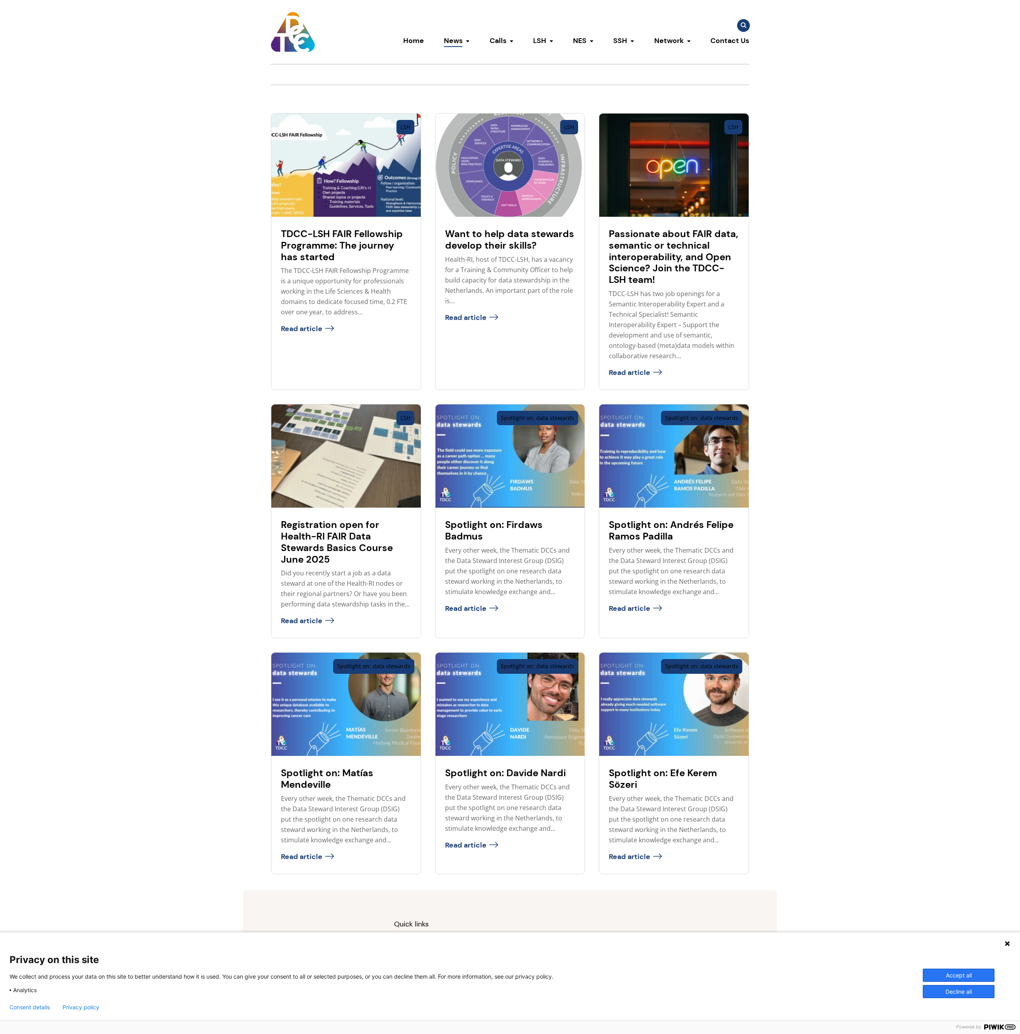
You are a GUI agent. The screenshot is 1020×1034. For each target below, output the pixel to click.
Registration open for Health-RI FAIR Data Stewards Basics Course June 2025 (337, 541)
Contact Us (729, 40)
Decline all (958, 991)
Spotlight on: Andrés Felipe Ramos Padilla (671, 530)
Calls (498, 40)
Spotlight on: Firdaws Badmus (494, 530)
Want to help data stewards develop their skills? (509, 239)
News (453, 40)
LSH (539, 40)
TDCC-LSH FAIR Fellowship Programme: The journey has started (342, 245)
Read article (301, 329)
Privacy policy (81, 1007)
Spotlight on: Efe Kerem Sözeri (663, 779)
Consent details (30, 1007)
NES (579, 40)
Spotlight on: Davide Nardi (505, 773)
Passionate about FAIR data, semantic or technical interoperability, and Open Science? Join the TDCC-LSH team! (673, 257)
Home (413, 40)
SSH (620, 40)
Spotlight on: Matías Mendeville (327, 779)
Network (669, 40)
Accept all (959, 975)
